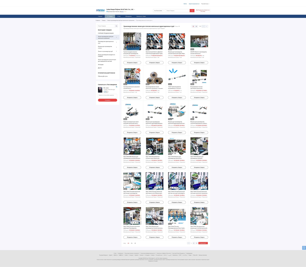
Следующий (202, 243)
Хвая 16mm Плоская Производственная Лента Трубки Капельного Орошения (176, 228)
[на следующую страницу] (206, 26)
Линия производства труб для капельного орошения (105, 37)
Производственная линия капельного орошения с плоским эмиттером (154, 88)
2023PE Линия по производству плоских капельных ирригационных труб (198, 53)
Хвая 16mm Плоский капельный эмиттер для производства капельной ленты (131, 193)
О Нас (119, 16)
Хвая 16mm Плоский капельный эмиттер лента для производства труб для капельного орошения (176, 193)
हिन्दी (180, 255)
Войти (185, 3)
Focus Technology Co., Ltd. (151, 258)
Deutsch (141, 255)
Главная (100, 16)
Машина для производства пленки (105, 47)
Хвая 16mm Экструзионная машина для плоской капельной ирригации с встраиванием (198, 228)
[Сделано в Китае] (106, 3)
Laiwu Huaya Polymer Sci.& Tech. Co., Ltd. (119, 9)
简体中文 (116, 255)
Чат (106, 91)
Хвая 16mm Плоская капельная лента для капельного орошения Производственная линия (198, 193)
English (110, 255)
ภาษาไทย (185, 255)
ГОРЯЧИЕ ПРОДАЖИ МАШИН (106, 33)
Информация (189, 253)
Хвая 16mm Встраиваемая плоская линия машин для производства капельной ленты (154, 158)
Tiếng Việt (195, 255)
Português (147, 255)
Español (136, 255)
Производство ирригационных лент (106, 42)
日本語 (126, 255)
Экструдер (100, 64)
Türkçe (189, 255)
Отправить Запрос (132, 62)
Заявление (120, 253)
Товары (111, 16)
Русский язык (159, 255)
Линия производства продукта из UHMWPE (106, 55)
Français (131, 255)
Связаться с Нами (141, 16)
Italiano (153, 255)
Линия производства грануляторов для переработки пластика (107, 60)
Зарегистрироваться (194, 3)
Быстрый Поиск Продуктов (179, 253)
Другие (100, 68)
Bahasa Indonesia (203, 255)
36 (131, 243)
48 (135, 243)
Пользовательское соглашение (132, 253)
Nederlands (175, 255)
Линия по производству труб (105, 51)
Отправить (107, 100)
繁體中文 (121, 255)
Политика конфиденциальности (148, 253)
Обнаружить (128, 16)
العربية (169, 255)
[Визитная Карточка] (116, 86)
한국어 (165, 255)
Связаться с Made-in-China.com (164, 253)
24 (128, 243)
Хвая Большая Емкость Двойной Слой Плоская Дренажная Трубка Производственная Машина (154, 53)
